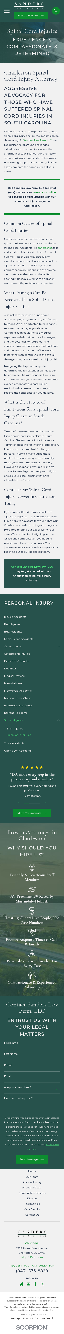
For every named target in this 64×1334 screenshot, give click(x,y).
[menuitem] (32, 616)
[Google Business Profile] (28, 1284)
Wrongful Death (32, 1187)
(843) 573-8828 (18, 192)
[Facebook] (35, 1284)
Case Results (32, 1209)
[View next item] (45, 803)
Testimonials (32, 1203)
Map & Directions (32, 1257)
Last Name (11, 1054)
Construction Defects (32, 1193)
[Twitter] (42, 1284)
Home (32, 1171)
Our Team (32, 1176)
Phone (8, 1065)
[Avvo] (21, 1284)
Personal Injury (32, 1182)
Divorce (32, 1198)
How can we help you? (18, 1098)
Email (7, 1076)
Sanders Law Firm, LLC (37, 140)
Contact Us (32, 1214)
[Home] (28, 5)
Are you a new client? (17, 1087)
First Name (11, 1043)
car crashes (45, 247)
